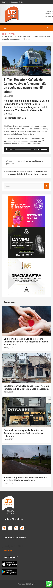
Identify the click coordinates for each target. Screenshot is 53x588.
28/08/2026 (8, 348)
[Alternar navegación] (5, 28)
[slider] (44, 149)
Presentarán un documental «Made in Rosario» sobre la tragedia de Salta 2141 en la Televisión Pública (25, 172)
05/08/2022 (8, 96)
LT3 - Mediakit (7, 550)
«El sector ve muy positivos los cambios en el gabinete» (24, 162)
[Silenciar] (39, 149)
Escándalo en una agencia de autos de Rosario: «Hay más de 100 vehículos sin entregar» (24, 433)
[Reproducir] (7, 149)
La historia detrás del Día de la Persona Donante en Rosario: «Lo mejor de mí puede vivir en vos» (26, 342)
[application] (26, 149)
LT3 (33, 584)
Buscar (46, 186)
